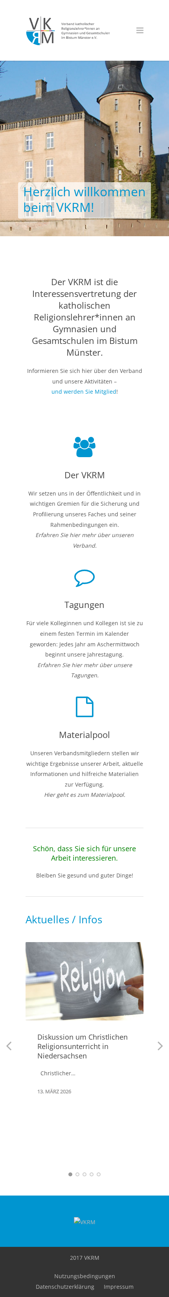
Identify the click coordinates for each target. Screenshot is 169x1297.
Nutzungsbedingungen (84, 1276)
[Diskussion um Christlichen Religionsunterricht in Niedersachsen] (84, 981)
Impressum (119, 1286)
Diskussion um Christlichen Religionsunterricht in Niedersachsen (82, 1046)
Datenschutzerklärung (65, 1286)
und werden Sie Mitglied (83, 391)
